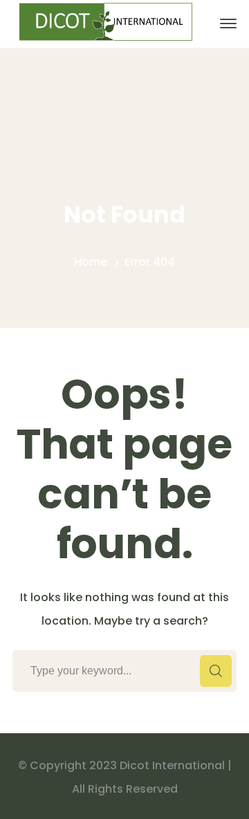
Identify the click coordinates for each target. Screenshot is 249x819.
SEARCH (216, 671)
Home (90, 262)
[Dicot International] (105, 23)
